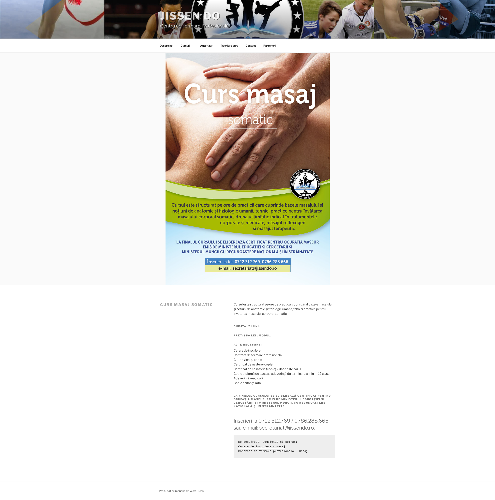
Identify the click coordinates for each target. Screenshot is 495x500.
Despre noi (166, 45)
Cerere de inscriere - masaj (261, 446)
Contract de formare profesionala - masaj (273, 451)
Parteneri (269, 45)
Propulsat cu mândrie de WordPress (181, 490)
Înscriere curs (229, 45)
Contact (251, 45)
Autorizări (206, 45)
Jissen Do (190, 15)
